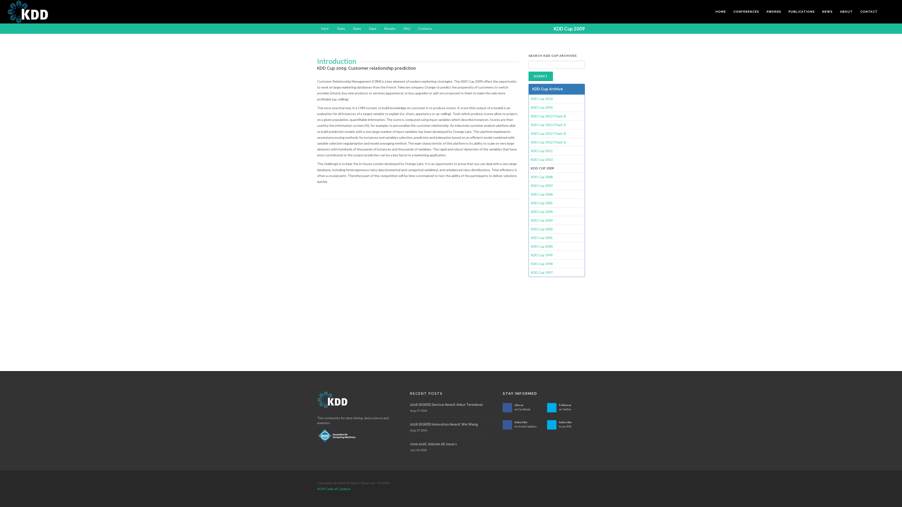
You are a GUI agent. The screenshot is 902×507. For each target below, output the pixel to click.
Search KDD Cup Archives (553, 56)
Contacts (425, 29)
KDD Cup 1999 (542, 255)
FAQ (407, 29)
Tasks (341, 29)
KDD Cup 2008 (542, 177)
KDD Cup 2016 (542, 99)
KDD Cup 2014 (542, 107)
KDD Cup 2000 (542, 246)
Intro (325, 29)
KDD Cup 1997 (542, 272)
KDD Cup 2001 (542, 238)
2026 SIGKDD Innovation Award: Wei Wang (444, 424)
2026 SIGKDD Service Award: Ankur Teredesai (446, 405)
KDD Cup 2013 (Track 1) (548, 125)
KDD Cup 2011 (542, 151)
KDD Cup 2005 (542, 203)
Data (372, 29)
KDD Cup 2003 (542, 220)
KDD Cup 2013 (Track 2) (548, 116)
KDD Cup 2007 (542, 186)
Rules (357, 29)
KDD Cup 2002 (542, 229)
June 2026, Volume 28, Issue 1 (433, 444)
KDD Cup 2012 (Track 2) (548, 133)
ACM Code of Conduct (334, 489)
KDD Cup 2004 (542, 212)
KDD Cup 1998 (542, 264)
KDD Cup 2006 (542, 194)
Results (390, 29)
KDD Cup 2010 (542, 159)
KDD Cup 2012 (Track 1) (548, 142)
